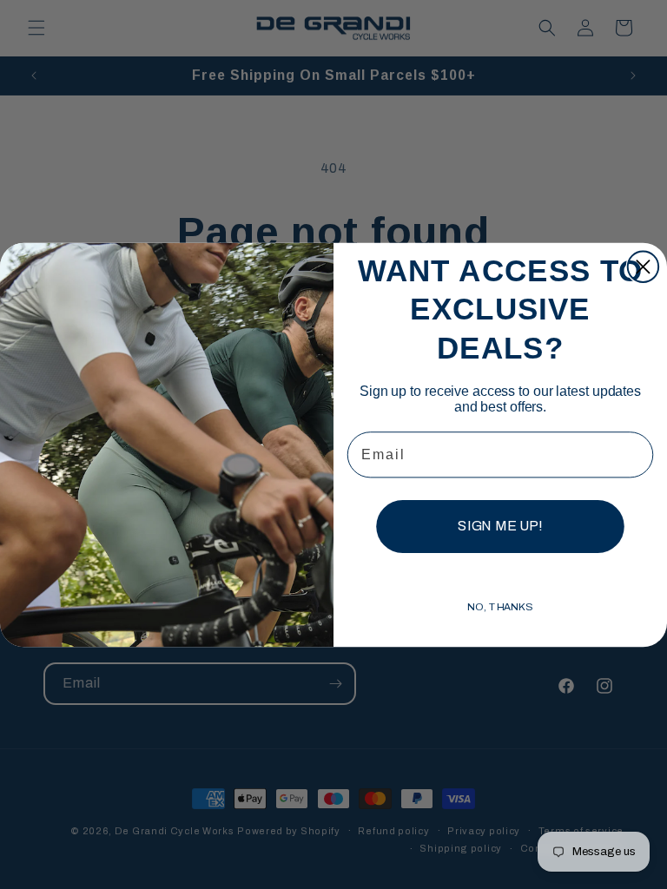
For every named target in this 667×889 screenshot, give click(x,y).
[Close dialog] (643, 266)
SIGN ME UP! (500, 525)
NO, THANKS (500, 607)
